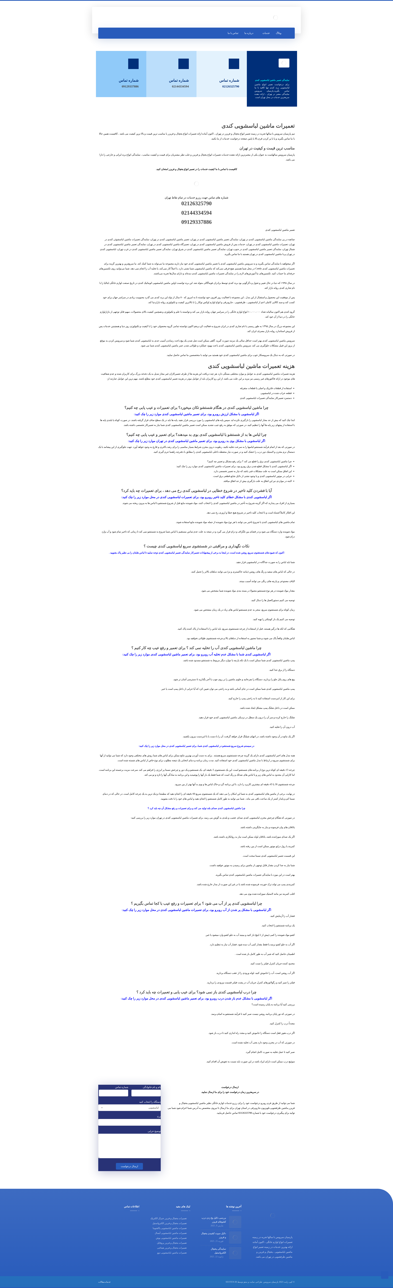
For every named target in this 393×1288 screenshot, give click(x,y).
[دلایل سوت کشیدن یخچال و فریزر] (235, 1237)
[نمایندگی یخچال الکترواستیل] (235, 1253)
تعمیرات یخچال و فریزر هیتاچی (172, 1248)
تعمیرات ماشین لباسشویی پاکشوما (170, 1228)
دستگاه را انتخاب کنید (150, 1102)
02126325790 (196, 203)
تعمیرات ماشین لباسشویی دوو (172, 1252)
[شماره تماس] (183, 64)
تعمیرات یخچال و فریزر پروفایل (172, 1243)
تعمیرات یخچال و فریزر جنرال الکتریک (168, 1218)
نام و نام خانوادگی (152, 1087)
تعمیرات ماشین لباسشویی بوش (171, 1238)
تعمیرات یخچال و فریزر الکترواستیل (169, 1223)
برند (159, 1116)
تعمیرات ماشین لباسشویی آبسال (171, 1233)
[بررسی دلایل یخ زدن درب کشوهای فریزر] (235, 1222)
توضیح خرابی (154, 1131)
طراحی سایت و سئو (253, 1282)
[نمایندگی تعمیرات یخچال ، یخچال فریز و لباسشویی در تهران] (275, 17)
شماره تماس (121, 1087)
